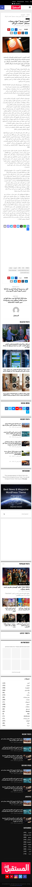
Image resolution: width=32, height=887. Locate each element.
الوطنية (28, 720)
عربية (28, 725)
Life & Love (27, 716)
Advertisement (20, 1)
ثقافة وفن (27, 690)
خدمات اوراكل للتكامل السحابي (23, 270)
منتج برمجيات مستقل (12, 270)
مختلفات (27, 706)
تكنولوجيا (27, 18)
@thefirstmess (16, 672)
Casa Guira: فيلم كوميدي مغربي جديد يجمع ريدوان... (17, 588)
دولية (28, 723)
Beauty (28, 711)
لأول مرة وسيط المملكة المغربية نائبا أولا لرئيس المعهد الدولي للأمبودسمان (16, 290)
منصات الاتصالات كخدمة (25, 272)
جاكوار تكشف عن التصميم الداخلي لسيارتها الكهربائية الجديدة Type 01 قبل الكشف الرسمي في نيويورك (11, 443)
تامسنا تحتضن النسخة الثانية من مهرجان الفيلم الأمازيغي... (23, 625)
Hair (28, 713)
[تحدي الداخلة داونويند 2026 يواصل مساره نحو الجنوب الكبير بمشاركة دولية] (26, 425)
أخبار (28, 683)
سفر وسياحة (26, 697)
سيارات (28, 699)
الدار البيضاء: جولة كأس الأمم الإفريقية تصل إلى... (24, 609)
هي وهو (28, 709)
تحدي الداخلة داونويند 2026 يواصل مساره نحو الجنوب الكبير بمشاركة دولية (11, 424)
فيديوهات (27, 702)
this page (24, 478)
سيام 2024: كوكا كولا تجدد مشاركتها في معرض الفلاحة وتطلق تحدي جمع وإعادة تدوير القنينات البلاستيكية (15, 300)
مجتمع (28, 704)
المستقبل (26, 25)
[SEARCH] (4, 514)
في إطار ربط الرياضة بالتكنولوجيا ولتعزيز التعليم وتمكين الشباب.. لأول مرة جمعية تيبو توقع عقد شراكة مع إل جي (16, 345)
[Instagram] (16, 876)
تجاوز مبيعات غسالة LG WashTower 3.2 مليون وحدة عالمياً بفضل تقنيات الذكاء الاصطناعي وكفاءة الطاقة (16, 394)
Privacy (27, 1)
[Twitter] (20, 876)
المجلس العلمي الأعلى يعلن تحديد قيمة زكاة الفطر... (10, 609)
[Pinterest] (11, 876)
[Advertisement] (16, 248)
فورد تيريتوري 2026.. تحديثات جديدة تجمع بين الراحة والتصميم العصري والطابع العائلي (12, 452)
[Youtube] (7, 876)
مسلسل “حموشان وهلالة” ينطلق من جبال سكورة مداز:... (9, 625)
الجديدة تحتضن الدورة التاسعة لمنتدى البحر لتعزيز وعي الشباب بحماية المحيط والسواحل (12, 433)
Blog (31, 1)
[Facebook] (25, 876)
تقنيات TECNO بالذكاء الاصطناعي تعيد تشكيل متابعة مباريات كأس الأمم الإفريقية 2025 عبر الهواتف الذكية (16, 370)
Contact (14, 1)
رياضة (28, 695)
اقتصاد (28, 685)
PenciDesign (19, 885)
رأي (29, 692)
